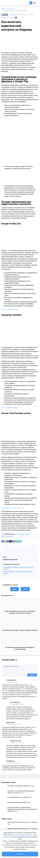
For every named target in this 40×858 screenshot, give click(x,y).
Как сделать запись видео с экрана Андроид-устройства (20, 630)
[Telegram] (21, 541)
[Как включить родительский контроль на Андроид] (20, 40)
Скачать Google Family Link (9, 309)
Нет (25, 589)
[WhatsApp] (15, 541)
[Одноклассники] (5, 541)
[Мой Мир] (8, 541)
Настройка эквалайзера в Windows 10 (19, 786)
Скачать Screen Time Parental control (12, 508)
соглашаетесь (6, 837)
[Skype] (18, 541)
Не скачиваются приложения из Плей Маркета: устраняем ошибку (20, 648)
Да (15, 589)
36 (17, 811)
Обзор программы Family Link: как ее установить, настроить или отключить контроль (20, 612)
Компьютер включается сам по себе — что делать (22, 822)
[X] (10, 541)
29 (33, 786)
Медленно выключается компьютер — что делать (22, 828)
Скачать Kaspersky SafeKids (9, 407)
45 (30, 802)
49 (23, 793)
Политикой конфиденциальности (24, 834)
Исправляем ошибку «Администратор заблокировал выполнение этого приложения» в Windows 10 (22, 809)
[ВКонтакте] (2, 541)
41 (32, 797)
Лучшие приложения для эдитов (17, 802)
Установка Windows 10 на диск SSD (18, 797)
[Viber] (13, 541)
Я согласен (20, 854)
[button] (30, 2)
